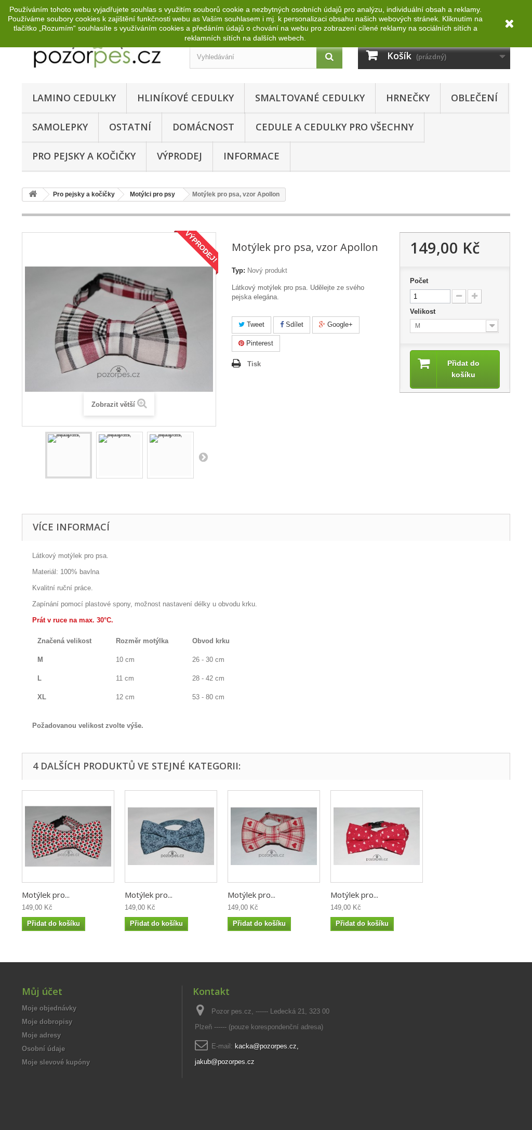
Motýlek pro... (46, 894)
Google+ (339, 324)
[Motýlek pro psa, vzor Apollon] (68, 455)
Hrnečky (408, 97)
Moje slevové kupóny (56, 1062)
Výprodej (179, 156)
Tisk (254, 364)
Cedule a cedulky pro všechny (335, 127)
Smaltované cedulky (310, 97)
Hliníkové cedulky (185, 97)
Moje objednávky (49, 1008)
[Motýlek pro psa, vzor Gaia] (171, 836)
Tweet (254, 324)
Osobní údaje (43, 1049)
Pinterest (258, 343)
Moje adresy (41, 1035)
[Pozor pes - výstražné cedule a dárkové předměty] (98, 48)
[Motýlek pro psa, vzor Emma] (376, 836)
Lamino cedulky (74, 97)
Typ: (238, 270)
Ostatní (130, 127)
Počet (419, 281)
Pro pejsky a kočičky (84, 156)
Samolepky (60, 127)
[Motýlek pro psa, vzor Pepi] (274, 836)
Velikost (423, 311)
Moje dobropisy (47, 1022)
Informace (251, 156)
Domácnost (203, 127)
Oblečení (474, 97)
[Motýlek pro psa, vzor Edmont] (68, 836)
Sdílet (293, 324)
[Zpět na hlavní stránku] (33, 194)
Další (203, 456)
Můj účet (42, 991)
